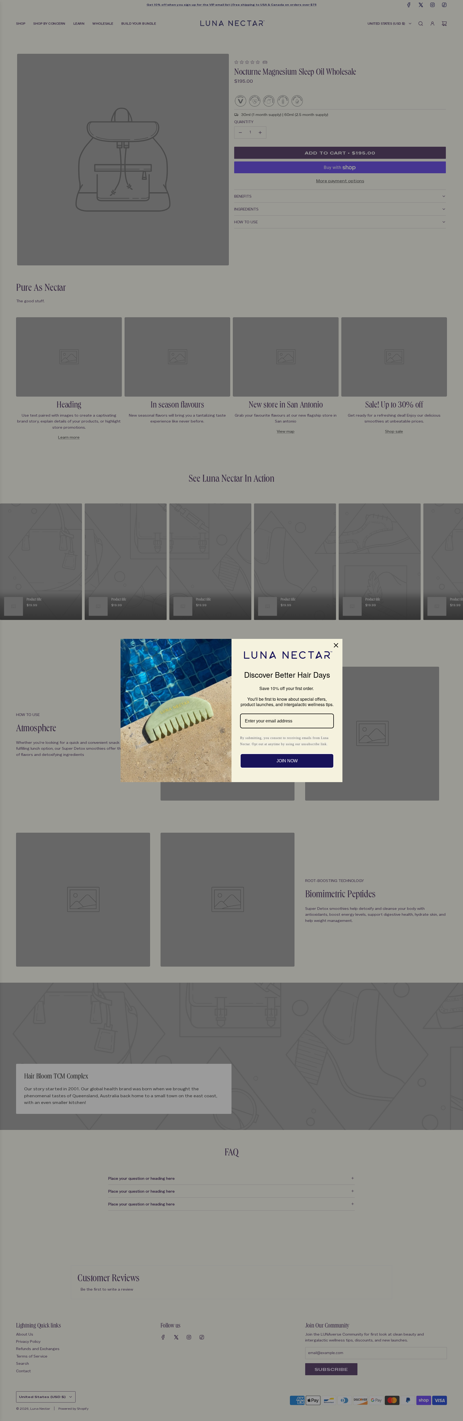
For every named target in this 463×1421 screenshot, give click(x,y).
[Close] (336, 645)
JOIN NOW (287, 761)
